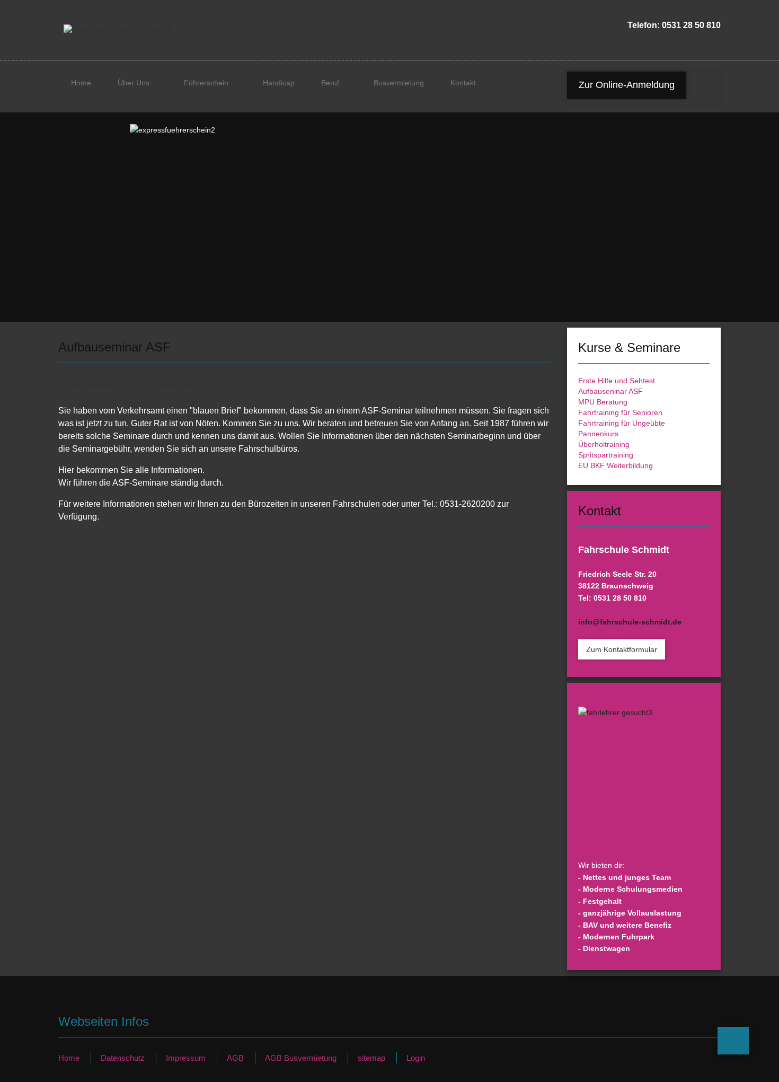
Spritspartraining (605, 455)
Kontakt (463, 82)
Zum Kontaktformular (621, 649)
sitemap (371, 1057)
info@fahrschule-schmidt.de (629, 622)
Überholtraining (604, 444)
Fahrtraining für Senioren (620, 412)
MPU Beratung (602, 402)
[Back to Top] (733, 1040)
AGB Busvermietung (301, 1057)
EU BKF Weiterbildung (615, 465)
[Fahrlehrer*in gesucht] (644, 776)
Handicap (279, 82)
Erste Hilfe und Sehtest (616, 380)
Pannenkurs (598, 433)
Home (81, 82)
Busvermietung (399, 82)
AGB (235, 1057)
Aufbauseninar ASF (610, 391)
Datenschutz (123, 1057)
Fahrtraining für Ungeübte (621, 423)
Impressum (186, 1057)
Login (415, 1057)
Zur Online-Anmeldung (627, 85)
